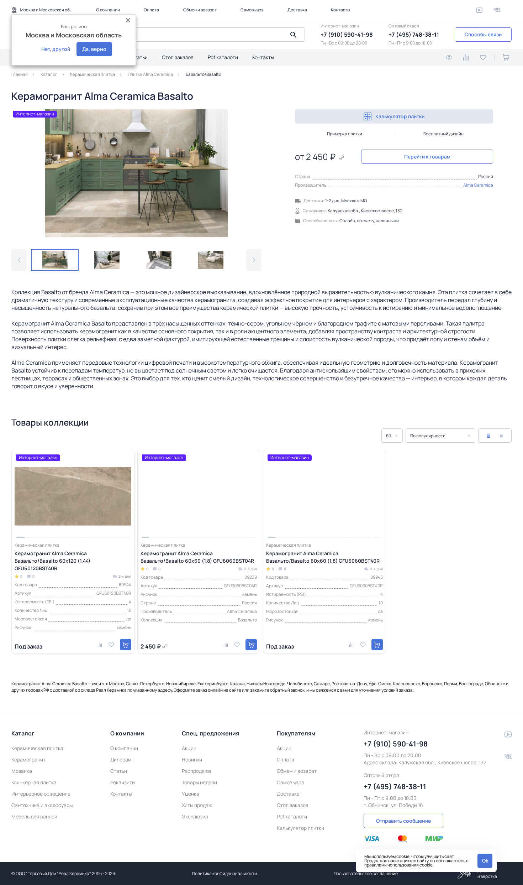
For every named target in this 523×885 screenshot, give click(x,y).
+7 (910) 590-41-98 (347, 34)
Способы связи (483, 34)
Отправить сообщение (403, 820)
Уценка (190, 793)
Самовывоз (252, 10)
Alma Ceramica (478, 185)
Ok (485, 860)
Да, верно (94, 49)
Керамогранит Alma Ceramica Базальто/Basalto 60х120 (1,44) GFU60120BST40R (52, 561)
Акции (189, 748)
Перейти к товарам (427, 156)
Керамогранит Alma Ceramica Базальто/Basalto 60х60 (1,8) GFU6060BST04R (197, 557)
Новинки (192, 759)
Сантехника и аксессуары (42, 805)
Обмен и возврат (200, 10)
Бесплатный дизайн (443, 134)
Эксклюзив (195, 816)
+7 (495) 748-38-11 (414, 34)
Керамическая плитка (37, 748)
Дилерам (121, 759)
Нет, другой (55, 49)
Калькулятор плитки (399, 116)
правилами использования (391, 865)
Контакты (340, 10)
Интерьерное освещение (40, 793)
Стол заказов (178, 57)
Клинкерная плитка (34, 782)
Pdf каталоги (223, 57)
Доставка (297, 10)
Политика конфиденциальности (224, 873)
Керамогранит (28, 759)
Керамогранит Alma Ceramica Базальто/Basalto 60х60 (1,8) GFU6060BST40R (323, 557)
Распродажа (196, 770)
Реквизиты (122, 782)
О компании (108, 10)
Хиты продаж (197, 805)
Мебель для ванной (34, 816)
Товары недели (199, 782)
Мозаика (21, 770)
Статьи (139, 57)
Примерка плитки (344, 134)
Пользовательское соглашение (366, 873)
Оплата (151, 10)
